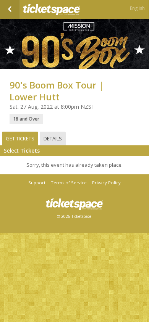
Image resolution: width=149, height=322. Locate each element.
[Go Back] (9, 9)
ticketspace (61, 9)
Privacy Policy (106, 182)
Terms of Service (69, 182)
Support (36, 182)
